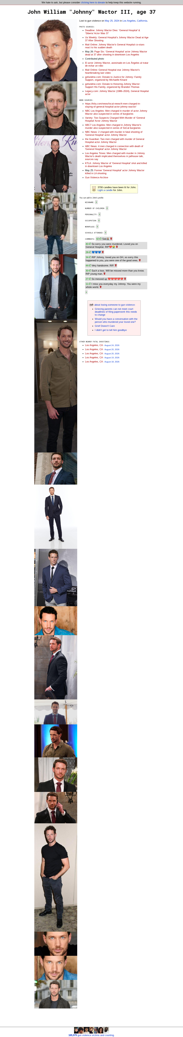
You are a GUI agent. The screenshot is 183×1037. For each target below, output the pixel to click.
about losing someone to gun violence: (114, 304)
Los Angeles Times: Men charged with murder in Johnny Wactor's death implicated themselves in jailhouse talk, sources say (115, 156)
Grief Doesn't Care (105, 325)
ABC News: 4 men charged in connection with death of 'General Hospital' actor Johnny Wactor (114, 148)
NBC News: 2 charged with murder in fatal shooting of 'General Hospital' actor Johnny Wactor (113, 133)
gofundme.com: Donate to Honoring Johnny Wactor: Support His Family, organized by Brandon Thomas (112, 85)
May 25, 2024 (112, 20)
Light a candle (105, 190)
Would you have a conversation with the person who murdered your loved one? (116, 320)
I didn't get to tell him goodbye (111, 330)
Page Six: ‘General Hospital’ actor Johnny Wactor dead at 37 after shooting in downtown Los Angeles (116, 53)
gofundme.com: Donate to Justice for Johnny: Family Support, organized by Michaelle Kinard (113, 78)
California (142, 20)
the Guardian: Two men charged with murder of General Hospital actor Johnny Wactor (114, 140)
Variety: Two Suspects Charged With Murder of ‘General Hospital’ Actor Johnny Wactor (115, 119)
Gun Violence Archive (96, 177)
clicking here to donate (93, 2)
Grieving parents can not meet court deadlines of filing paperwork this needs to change (116, 311)
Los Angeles (129, 20)
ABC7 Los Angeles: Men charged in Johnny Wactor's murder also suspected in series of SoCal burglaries (113, 126)
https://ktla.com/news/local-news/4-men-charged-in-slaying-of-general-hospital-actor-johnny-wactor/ (113, 105)
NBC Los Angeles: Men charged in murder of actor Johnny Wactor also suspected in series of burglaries (116, 112)
